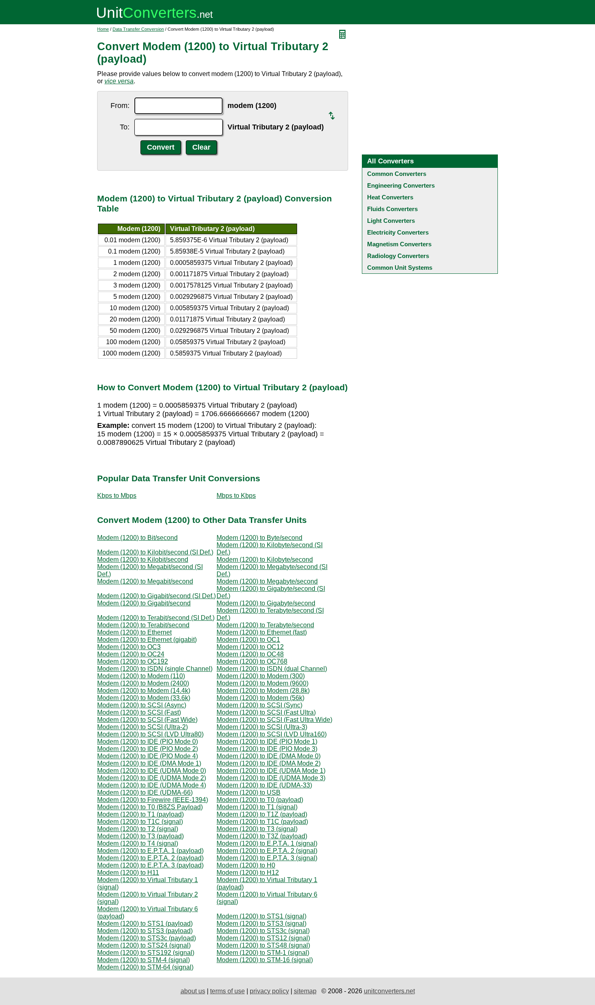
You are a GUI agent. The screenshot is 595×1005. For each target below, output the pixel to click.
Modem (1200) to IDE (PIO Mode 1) (267, 741)
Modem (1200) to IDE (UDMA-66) (145, 792)
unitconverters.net (389, 991)
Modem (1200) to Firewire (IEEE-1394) (152, 799)
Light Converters (391, 220)
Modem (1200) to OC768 (252, 661)
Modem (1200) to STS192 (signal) (145, 952)
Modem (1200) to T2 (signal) (137, 828)
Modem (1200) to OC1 (248, 639)
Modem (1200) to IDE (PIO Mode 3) (267, 748)
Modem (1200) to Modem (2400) (143, 683)
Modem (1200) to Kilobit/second (142, 559)
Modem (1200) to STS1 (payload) (145, 923)
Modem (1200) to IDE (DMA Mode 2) (269, 763)
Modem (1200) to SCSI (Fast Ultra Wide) (274, 719)
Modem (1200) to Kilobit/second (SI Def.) (155, 552)
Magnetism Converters (399, 244)
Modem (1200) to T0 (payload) (260, 799)
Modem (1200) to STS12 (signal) (263, 938)
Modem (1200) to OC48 (250, 654)
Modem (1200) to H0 (246, 865)
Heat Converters (390, 197)
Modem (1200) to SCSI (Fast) (139, 712)
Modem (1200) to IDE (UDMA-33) (264, 785)
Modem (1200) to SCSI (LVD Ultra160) (272, 734)
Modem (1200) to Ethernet (134, 632)
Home (103, 29)
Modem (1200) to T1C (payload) (262, 821)
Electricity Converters (398, 232)
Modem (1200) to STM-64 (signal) (145, 967)
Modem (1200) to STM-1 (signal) (263, 952)
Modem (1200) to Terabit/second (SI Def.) (156, 617)
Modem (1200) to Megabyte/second (267, 581)
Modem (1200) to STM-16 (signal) (265, 959)
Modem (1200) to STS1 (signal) (261, 916)
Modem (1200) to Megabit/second (145, 581)
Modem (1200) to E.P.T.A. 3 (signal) (267, 858)
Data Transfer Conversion (138, 29)
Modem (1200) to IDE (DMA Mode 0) (269, 756)
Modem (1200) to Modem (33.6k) (143, 697)
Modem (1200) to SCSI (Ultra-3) (262, 727)
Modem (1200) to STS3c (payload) (146, 938)
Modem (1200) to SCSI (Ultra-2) (142, 727)
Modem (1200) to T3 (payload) (140, 836)
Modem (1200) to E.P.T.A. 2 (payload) (150, 858)
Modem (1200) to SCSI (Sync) (259, 705)
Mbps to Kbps (236, 495)
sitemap (305, 991)
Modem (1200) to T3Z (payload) (262, 836)
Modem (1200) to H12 (248, 872)
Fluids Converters (392, 208)
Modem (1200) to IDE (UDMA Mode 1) (271, 770)
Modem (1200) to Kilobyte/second (265, 559)
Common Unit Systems (399, 267)
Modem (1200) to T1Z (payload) (262, 814)
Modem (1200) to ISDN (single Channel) (154, 668)
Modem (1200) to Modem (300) (261, 676)
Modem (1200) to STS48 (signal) (263, 945)
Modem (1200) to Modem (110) (141, 676)
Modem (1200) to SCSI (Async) (141, 705)
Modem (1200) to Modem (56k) (260, 697)
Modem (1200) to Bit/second (137, 537)
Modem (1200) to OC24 (130, 654)
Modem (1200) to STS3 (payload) (145, 930)
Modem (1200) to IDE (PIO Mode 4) (147, 756)
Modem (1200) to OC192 (132, 661)
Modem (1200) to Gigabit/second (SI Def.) (156, 595)
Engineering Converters (401, 185)
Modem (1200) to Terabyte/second (265, 625)
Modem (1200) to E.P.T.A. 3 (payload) (150, 865)
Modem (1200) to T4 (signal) (137, 843)
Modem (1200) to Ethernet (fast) (262, 632)
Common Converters (396, 173)
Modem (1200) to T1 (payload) (140, 814)
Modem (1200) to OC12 (250, 646)
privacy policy (269, 991)
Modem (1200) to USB (248, 792)
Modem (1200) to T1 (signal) (257, 807)
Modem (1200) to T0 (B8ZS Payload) (150, 807)
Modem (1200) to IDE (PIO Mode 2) (147, 748)
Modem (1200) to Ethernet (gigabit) (147, 639)
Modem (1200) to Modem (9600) (262, 683)
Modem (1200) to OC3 (129, 646)
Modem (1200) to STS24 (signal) (144, 945)
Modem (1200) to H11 (128, 872)
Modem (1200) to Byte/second (259, 537)
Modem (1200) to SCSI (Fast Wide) (147, 719)
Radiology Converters (398, 255)
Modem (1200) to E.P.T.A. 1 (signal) (267, 843)
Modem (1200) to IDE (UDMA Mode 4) (151, 785)
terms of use (227, 991)
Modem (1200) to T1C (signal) (140, 821)
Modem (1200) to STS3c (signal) (263, 930)
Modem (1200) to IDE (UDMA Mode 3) (271, 777)
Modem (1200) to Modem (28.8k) (263, 690)
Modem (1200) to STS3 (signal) (261, 923)
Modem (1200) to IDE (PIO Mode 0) (147, 741)
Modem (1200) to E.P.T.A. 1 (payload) (150, 850)
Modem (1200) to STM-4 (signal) (143, 959)
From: (120, 106)
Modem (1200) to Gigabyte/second (266, 603)
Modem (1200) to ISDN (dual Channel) (272, 668)
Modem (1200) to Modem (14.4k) (143, 690)
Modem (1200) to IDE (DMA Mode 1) (149, 763)
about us (193, 991)
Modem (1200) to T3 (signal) (257, 828)
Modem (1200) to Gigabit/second (144, 603)
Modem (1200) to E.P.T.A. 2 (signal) (267, 850)
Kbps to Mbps (116, 495)
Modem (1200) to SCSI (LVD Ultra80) (150, 734)
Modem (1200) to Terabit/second (143, 625)
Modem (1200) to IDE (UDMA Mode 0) (151, 770)
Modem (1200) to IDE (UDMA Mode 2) (151, 777)
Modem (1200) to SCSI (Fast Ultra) (266, 712)
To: (125, 127)
